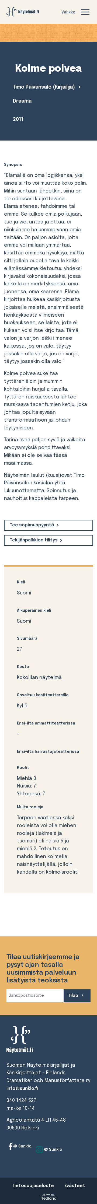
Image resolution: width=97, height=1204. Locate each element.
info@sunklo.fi (22, 1088)
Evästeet (74, 1186)
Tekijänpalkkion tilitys (34, 540)
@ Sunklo (22, 1146)
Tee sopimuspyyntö (32, 525)
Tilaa (73, 995)
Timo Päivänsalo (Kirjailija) (44, 87)
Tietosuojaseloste (33, 1186)
